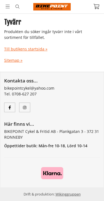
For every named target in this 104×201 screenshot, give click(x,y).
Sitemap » (13, 60)
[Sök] (17, 6)
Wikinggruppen (68, 194)
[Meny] (7, 6)
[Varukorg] (96, 6)
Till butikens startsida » (25, 49)
